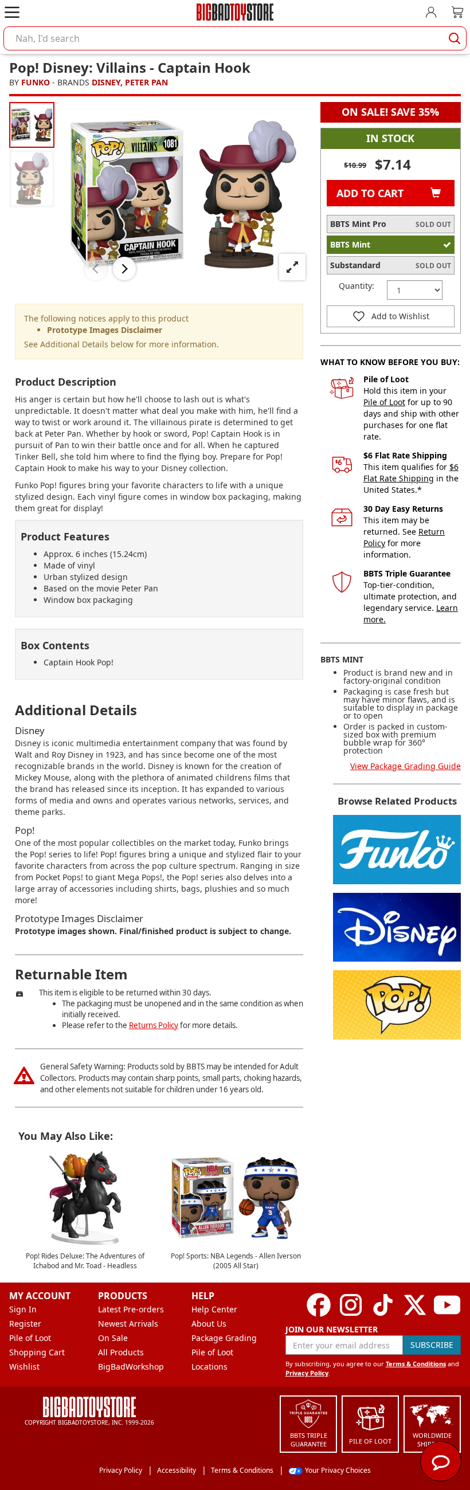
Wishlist (24, 1366)
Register (25, 1323)
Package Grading (224, 1337)
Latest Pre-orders (131, 1309)
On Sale (113, 1337)
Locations (209, 1366)
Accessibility (176, 1470)
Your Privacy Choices (338, 1470)
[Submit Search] (454, 38)
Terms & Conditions (416, 1363)
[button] (96, 269)
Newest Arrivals (128, 1323)
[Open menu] (12, 12)
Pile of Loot (384, 402)
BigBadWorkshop (131, 1366)
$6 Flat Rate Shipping (411, 472)
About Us (208, 1323)
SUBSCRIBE (431, 1344)
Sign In (23, 1309)
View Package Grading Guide (405, 765)
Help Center (214, 1309)
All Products (121, 1352)
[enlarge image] (292, 267)
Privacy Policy (306, 1373)
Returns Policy (153, 1025)
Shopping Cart (37, 1352)
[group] (31, 124)
